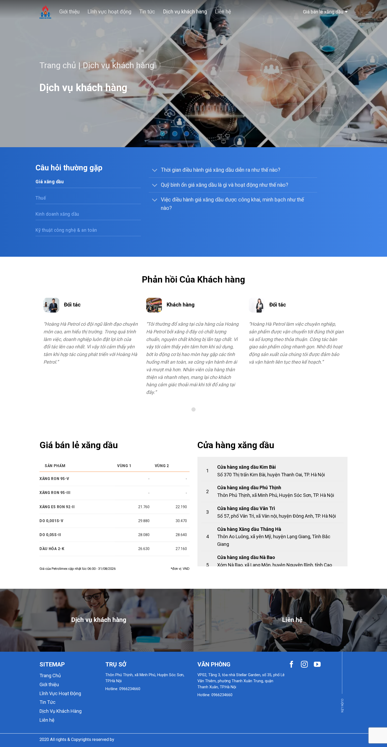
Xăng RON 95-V (54, 479)
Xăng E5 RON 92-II (57, 507)
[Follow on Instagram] (304, 665)
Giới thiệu (69, 12)
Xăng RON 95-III (55, 493)
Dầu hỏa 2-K (51, 549)
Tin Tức (47, 702)
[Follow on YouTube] (317, 665)
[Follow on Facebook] (291, 665)
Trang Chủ (50, 675)
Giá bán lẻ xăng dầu (323, 11)
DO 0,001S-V (51, 521)
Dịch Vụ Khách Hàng (60, 711)
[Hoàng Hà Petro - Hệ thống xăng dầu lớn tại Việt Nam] (45, 11)
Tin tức (147, 12)
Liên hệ (223, 12)
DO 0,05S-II (50, 535)
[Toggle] (154, 170)
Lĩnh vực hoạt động (109, 12)
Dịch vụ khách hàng (185, 12)
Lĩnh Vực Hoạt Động (60, 693)
